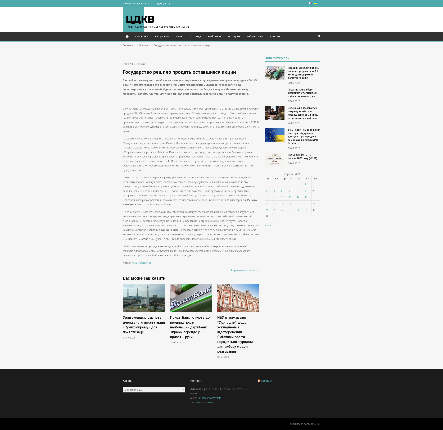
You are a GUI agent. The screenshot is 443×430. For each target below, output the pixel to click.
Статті (180, 36)
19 (282, 203)
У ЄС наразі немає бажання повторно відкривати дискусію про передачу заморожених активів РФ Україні (304, 136)
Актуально (162, 36)
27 (290, 210)
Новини (275, 36)
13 (290, 197)
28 (298, 210)
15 (306, 197)
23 (314, 203)
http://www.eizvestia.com (245, 270)
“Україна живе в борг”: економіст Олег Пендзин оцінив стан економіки (302, 93)
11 (275, 197)
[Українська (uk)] (315, 3)
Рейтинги (214, 36)
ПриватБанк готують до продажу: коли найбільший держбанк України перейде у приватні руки (190, 327)
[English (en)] (310, 3)
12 (282, 197)
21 (298, 203)
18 (275, 203)
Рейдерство (255, 36)
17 (267, 203)
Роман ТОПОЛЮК (141, 262)
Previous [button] (125, 323)
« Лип (268, 225)
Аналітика (141, 36)
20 (290, 203)
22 (306, 203)
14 (298, 197)
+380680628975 (205, 402)
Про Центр (163, 3)
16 (314, 197)
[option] (144, 311)
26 (282, 210)
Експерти (234, 36)
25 (275, 210)
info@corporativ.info (210, 398)
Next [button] (257, 323)
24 (267, 210)
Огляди (196, 36)
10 (267, 197)
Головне (266, 381)
